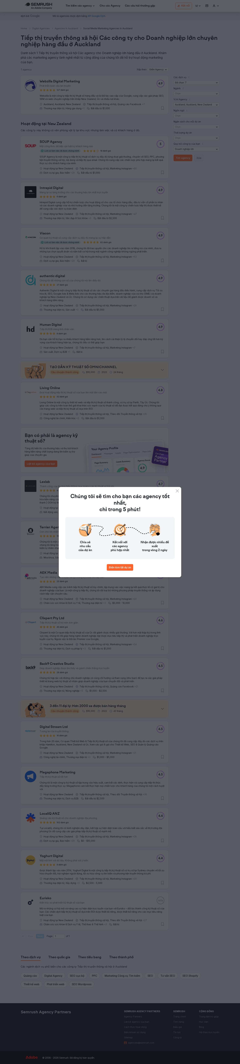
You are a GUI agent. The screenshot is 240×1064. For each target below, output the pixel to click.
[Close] (177, 491)
